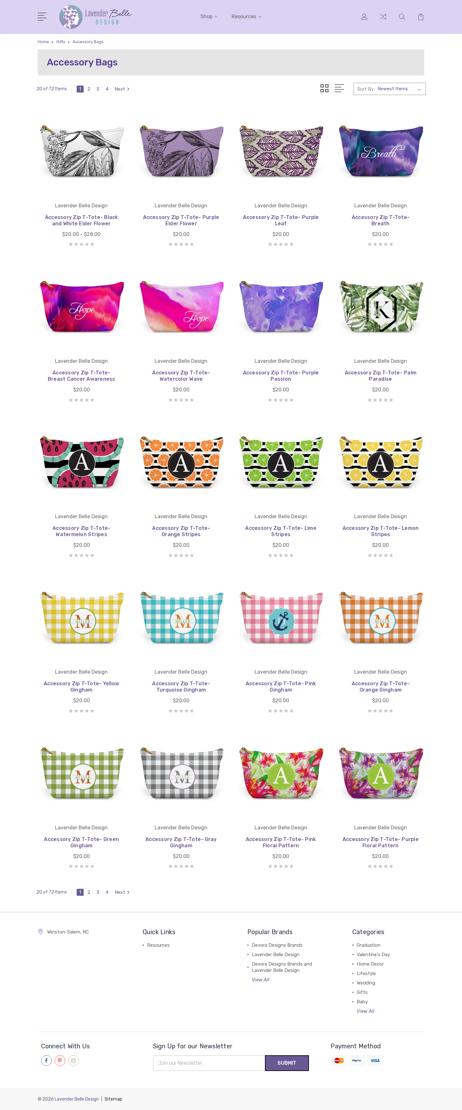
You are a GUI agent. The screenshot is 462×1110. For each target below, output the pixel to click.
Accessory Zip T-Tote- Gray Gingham (181, 842)
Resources (244, 17)
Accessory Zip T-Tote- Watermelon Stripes (81, 531)
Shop (206, 17)
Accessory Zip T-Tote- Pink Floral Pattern (281, 842)
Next (120, 89)
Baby (362, 1002)
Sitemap (113, 1099)
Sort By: (366, 89)
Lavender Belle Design (276, 954)
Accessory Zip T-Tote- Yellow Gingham (81, 687)
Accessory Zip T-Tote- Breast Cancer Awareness (81, 376)
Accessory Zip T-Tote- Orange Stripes (181, 531)
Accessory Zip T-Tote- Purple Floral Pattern (381, 842)
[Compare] (383, 20)
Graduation (369, 945)
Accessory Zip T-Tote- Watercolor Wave (181, 376)
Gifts (362, 992)
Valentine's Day (373, 954)
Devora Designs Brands (277, 945)
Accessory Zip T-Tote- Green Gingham (81, 842)
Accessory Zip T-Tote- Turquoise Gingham (181, 687)
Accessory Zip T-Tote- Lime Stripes (280, 531)
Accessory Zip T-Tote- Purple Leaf (281, 220)
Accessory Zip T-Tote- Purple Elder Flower (181, 220)
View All (260, 980)
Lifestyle (366, 973)
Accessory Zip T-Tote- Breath (381, 220)
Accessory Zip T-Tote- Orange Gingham (381, 687)
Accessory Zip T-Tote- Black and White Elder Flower (81, 220)
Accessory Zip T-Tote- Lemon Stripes (381, 531)
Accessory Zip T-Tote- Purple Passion (281, 376)
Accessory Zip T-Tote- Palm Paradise (381, 376)
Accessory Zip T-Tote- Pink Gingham (281, 687)
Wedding (366, 983)
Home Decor (370, 964)
